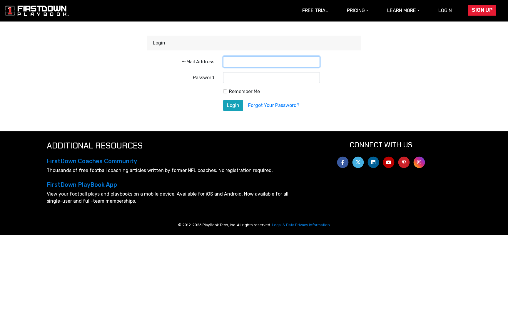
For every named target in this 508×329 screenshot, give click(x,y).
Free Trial (315, 10)
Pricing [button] (356, 10)
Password (203, 77)
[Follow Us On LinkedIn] (373, 160)
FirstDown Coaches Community (92, 161)
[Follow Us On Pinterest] (404, 160)
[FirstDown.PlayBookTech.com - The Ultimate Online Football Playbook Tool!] (37, 10)
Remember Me (244, 91)
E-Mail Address (197, 62)
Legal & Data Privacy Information (301, 225)
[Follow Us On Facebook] (343, 160)
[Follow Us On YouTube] (389, 160)
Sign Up (482, 10)
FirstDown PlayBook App (82, 184)
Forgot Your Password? (273, 105)
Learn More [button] (401, 10)
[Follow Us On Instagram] (419, 160)
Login (445, 10)
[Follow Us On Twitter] (358, 160)
